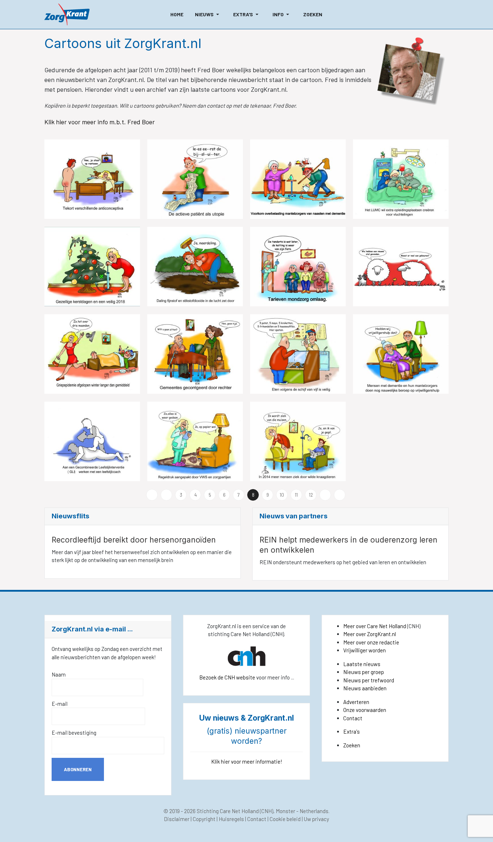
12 (311, 495)
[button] (208, 14)
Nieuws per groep (363, 672)
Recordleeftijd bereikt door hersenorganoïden (134, 539)
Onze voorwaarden (364, 710)
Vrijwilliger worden (364, 650)
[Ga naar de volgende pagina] (325, 495)
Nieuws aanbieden (365, 688)
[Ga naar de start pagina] (152, 495)
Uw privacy (316, 819)
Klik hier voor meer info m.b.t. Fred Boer (100, 122)
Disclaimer (176, 819)
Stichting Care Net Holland (228, 811)
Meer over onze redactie (371, 642)
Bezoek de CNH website (227, 677)
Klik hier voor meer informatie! (246, 761)
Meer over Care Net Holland (374, 626)
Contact (352, 718)
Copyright (204, 819)
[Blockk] (67, 14)
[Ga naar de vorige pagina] (166, 495)
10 (282, 495)
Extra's (351, 731)
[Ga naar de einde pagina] (339, 495)
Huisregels (231, 819)
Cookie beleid (285, 819)
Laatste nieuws (361, 664)
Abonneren (78, 769)
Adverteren (356, 702)
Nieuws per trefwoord (368, 680)
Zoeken (351, 745)
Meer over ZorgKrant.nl (369, 634)
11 (296, 495)
